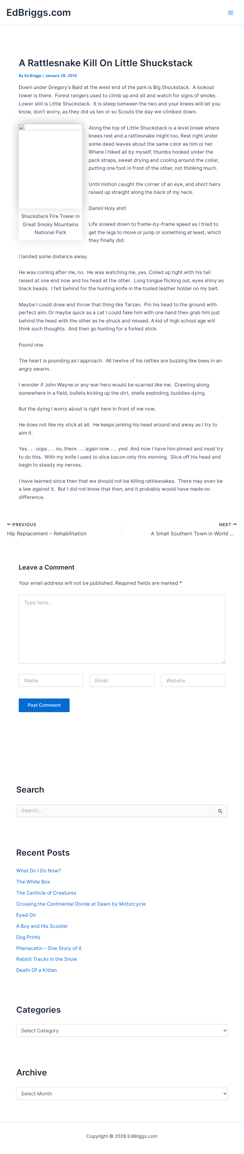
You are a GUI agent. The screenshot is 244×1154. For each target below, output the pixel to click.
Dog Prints (28, 937)
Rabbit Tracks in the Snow (46, 959)
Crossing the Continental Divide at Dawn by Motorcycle (81, 904)
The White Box (33, 882)
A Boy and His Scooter (42, 926)
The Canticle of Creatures (46, 893)
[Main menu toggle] (231, 12)
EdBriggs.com (38, 12)
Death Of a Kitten (36, 970)
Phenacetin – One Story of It (49, 948)
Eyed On (26, 915)
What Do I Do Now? (38, 871)
